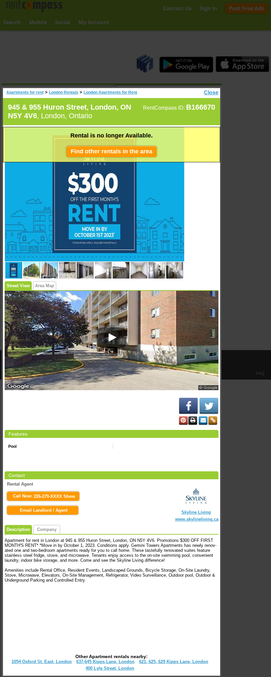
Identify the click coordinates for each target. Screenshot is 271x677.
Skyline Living (196, 512)
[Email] (203, 420)
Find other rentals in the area (111, 151)
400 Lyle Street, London (110, 668)
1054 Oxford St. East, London (42, 661)
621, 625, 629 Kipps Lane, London (173, 661)
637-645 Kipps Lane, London (105, 661)
